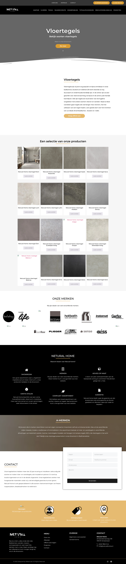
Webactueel (29, 561)
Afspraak (64, 2)
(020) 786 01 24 (103, 544)
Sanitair (36, 10)
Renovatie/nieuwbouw (103, 10)
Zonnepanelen (72, 10)
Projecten (117, 10)
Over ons (55, 2)
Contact (73, 2)
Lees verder (29, 176)
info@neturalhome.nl (105, 546)
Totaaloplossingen (86, 10)
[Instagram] (107, 561)
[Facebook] (111, 561)
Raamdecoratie (60, 10)
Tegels (50, 10)
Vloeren (44, 10)
